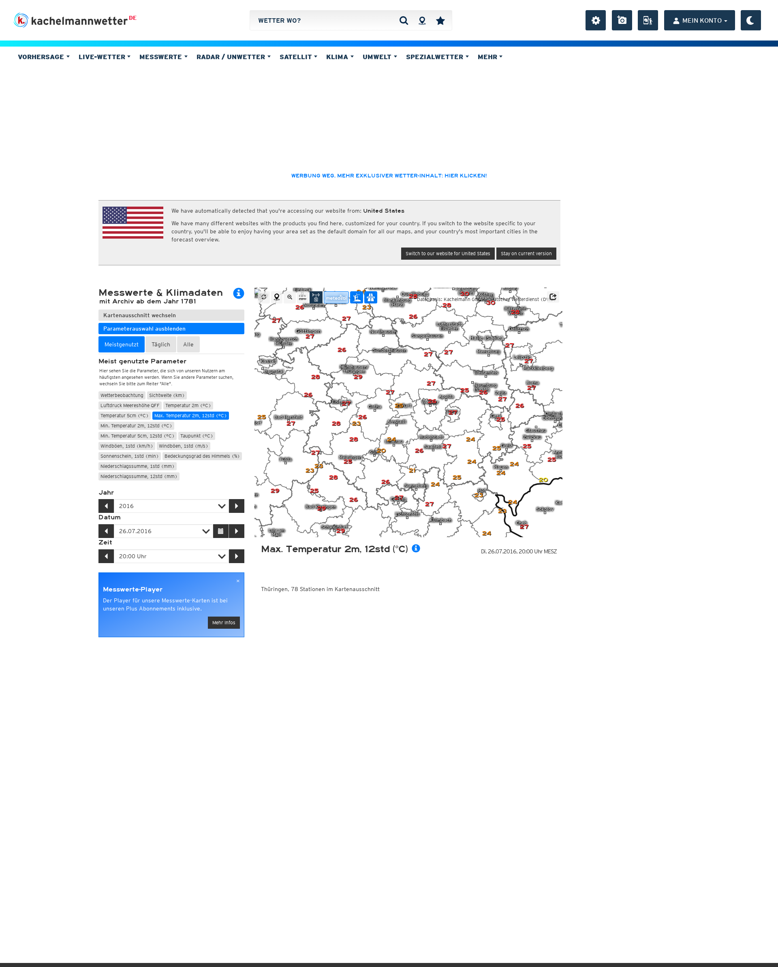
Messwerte (161, 56)
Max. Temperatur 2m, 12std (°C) (190, 415)
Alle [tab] (188, 344)
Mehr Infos (223, 622)
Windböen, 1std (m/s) (183, 446)
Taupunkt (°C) (196, 436)
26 (299, 307)
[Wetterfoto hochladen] (622, 20)
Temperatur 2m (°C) (188, 405)
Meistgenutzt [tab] (122, 344)
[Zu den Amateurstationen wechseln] (356, 297)
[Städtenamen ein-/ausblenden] (302, 297)
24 (512, 502)
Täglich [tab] (161, 344)
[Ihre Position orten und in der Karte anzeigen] (276, 297)
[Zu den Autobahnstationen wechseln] (370, 297)
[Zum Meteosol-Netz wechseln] (336, 297)
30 (490, 302)
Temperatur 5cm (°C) (124, 415)
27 (448, 352)
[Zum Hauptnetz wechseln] (316, 297)
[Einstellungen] (596, 20)
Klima (338, 56)
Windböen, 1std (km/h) (126, 446)
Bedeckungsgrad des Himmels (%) (202, 456)
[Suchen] (404, 20)
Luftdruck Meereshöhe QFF (130, 405)
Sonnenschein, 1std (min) (129, 456)
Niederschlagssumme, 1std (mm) (137, 466)
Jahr (106, 492)
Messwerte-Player (132, 589)
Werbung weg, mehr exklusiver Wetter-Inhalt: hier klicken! (389, 176)
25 (398, 405)
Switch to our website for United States (448, 253)
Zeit (105, 542)
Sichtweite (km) (167, 395)
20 (543, 479)
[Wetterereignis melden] (648, 20)
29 (357, 377)
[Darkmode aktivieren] (751, 20)
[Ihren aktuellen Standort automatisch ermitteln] (422, 20)
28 (353, 439)
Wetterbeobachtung (121, 395)
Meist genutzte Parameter (142, 361)
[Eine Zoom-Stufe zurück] (290, 297)
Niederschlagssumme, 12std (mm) (138, 476)
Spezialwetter (435, 56)
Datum (109, 517)
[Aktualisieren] (264, 297)
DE (133, 18)
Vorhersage (42, 56)
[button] (553, 297)
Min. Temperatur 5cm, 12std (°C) (137, 436)
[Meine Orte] (440, 20)
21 (411, 470)
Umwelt (378, 56)
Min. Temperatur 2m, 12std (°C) (136, 426)
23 (309, 470)
